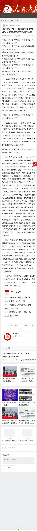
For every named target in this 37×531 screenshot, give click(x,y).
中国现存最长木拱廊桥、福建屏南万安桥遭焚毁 (18, 306)
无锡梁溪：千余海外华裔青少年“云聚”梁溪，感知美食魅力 (18, 299)
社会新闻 (10, 20)
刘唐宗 (9, 353)
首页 (4, 20)
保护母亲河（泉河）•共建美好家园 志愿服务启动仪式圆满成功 (9, 381)
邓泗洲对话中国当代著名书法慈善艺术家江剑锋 (18, 314)
